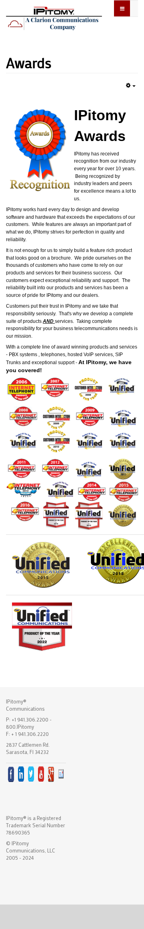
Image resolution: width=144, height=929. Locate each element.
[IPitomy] (54, 17)
